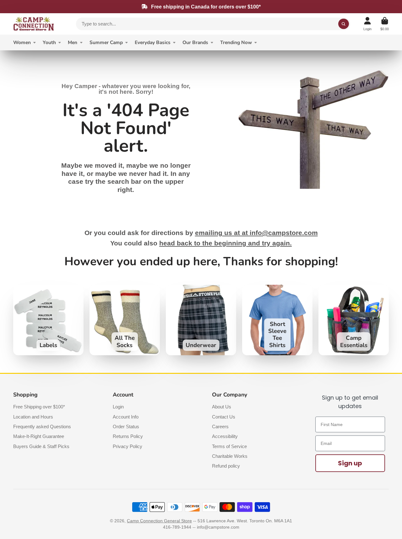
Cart (384, 24)
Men (72, 42)
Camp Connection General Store (159, 520)
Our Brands (195, 42)
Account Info (126, 416)
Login (118, 406)
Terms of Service (229, 446)
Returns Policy (128, 436)
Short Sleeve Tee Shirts (277, 320)
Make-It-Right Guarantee (38, 436)
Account (367, 24)
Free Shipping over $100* (39, 406)
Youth (49, 42)
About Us (221, 406)
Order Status (126, 426)
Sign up (350, 463)
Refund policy (226, 466)
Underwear (201, 320)
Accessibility (225, 436)
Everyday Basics (153, 42)
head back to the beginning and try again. (225, 243)
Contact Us (223, 416)
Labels (48, 320)
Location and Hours (33, 416)
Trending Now (236, 42)
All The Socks (125, 320)
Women (22, 42)
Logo (33, 24)
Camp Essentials (353, 320)
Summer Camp (106, 42)
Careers (220, 426)
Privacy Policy (127, 446)
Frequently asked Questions (42, 426)
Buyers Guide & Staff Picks (41, 446)
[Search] (343, 24)
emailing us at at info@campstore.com (256, 233)
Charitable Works (229, 456)
